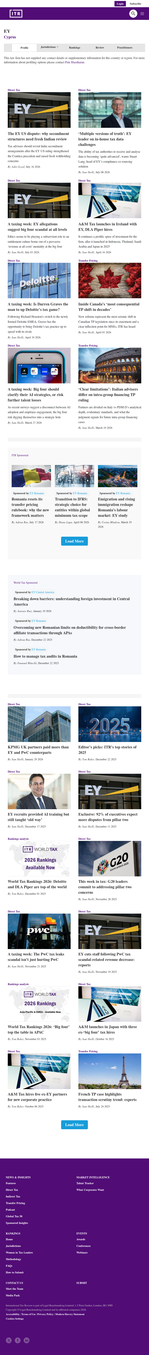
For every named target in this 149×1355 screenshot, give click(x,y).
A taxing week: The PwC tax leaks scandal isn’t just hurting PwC (36, 956)
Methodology (13, 1259)
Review (100, 47)
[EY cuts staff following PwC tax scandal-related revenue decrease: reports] (109, 931)
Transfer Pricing (88, 260)
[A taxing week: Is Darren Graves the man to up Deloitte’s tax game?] (39, 280)
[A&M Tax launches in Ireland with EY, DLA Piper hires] (109, 200)
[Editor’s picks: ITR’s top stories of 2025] (109, 724)
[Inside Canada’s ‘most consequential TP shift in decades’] (109, 280)
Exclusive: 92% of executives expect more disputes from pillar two (108, 816)
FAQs (9, 1265)
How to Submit (15, 1272)
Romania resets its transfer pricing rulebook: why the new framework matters (30, 507)
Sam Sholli (88, 172)
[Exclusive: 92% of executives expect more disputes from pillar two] (109, 791)
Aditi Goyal (18, 166)
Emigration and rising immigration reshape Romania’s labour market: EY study (116, 507)
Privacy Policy (45, 1314)
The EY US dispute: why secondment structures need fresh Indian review (38, 136)
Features (11, 1183)
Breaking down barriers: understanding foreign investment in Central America (72, 601)
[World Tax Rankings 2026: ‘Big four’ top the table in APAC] (39, 1004)
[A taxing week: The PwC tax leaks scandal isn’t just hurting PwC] (39, 931)
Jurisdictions (13, 1246)
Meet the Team (14, 1288)
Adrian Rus (22, 522)
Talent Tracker (85, 1183)
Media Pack (13, 1295)
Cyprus (10, 37)
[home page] (25, 14)
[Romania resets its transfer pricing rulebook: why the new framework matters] (31, 476)
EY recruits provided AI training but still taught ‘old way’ (38, 816)
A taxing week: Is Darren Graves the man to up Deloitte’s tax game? (38, 306)
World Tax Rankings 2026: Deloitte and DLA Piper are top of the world (37, 884)
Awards (80, 1239)
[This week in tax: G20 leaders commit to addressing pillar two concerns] (109, 858)
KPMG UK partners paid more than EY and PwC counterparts (38, 749)
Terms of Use (28, 1314)
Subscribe (135, 4)
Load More (74, 541)
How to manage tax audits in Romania (45, 656)
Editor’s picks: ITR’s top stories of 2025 (107, 749)
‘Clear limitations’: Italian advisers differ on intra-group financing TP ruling (108, 394)
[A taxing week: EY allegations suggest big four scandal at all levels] (39, 200)
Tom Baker (88, 759)
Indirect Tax (13, 1196)
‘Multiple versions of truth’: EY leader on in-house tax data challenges (105, 139)
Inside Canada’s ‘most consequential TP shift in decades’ (108, 306)
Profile (24, 48)
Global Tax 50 (14, 1216)
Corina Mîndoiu (111, 522)
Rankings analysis (18, 839)
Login (120, 4)
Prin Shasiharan (74, 62)
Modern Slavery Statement (69, 1314)
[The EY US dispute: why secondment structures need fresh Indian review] (39, 110)
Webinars (81, 1252)
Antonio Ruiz (24, 611)
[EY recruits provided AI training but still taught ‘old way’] (39, 791)
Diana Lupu (65, 522)
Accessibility (13, 1314)
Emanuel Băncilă (26, 663)
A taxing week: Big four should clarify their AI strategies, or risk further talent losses (35, 394)
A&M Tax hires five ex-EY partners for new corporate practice (37, 1096)
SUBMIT (81, 1283)
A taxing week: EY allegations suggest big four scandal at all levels (37, 226)
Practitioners (124, 47)
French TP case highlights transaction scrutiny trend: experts (107, 1096)
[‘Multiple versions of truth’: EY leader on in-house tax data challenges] (109, 110)
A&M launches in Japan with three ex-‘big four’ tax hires (107, 1029)
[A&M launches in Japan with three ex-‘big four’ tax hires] (109, 1004)
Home (9, 1239)
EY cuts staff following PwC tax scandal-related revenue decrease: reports (106, 959)
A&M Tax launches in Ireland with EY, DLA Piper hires (107, 226)
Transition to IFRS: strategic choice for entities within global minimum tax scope (72, 507)
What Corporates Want (90, 1189)
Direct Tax (14, 90)
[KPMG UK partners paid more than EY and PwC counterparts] (39, 724)
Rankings (74, 47)
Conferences (83, 1246)
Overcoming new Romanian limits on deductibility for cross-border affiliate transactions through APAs (70, 630)
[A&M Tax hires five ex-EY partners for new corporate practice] (39, 1071)
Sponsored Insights (17, 1223)
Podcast (10, 1209)
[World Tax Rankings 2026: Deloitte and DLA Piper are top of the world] (39, 858)
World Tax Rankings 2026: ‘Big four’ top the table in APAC (39, 1029)
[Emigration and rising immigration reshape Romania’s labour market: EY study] (117, 476)
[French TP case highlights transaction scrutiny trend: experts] (109, 1071)
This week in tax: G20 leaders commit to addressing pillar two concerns (105, 887)
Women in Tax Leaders (19, 1252)
